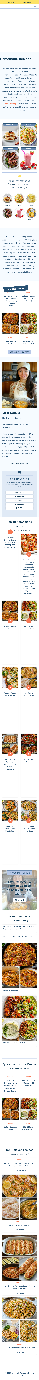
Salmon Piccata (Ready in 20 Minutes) (28, 298)
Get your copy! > (19, 2)
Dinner (28, 292)
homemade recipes (10, 104)
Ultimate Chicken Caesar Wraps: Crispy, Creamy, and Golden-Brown (10, 301)
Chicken (11, 292)
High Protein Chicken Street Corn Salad (29, 828)
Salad (28, 338)
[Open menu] (35, 6)
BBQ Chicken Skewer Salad (14, 1043)
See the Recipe (19, 1170)
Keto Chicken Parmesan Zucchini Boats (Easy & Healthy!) (10, 764)
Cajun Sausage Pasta (11, 990)
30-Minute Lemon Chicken (19, 1225)
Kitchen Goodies (19, 885)
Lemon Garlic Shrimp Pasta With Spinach (10, 828)
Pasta (10, 338)
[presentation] (10, 323)
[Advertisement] (19, 29)
